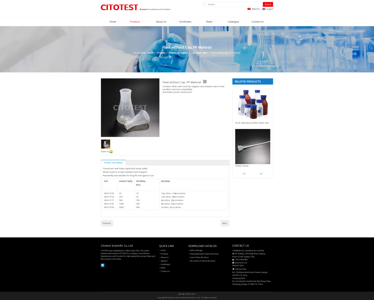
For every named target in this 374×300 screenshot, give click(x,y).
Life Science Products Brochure (202, 261)
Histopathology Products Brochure (204, 254)
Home (163, 250)
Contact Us (165, 271)
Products (164, 254)
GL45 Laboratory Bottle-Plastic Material (252, 122)
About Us (164, 257)
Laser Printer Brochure (199, 257)
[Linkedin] (102, 265)
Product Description (113, 162)
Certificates (165, 264)
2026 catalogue (196, 250)
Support (164, 261)
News (163, 268)
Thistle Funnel (241, 165)
